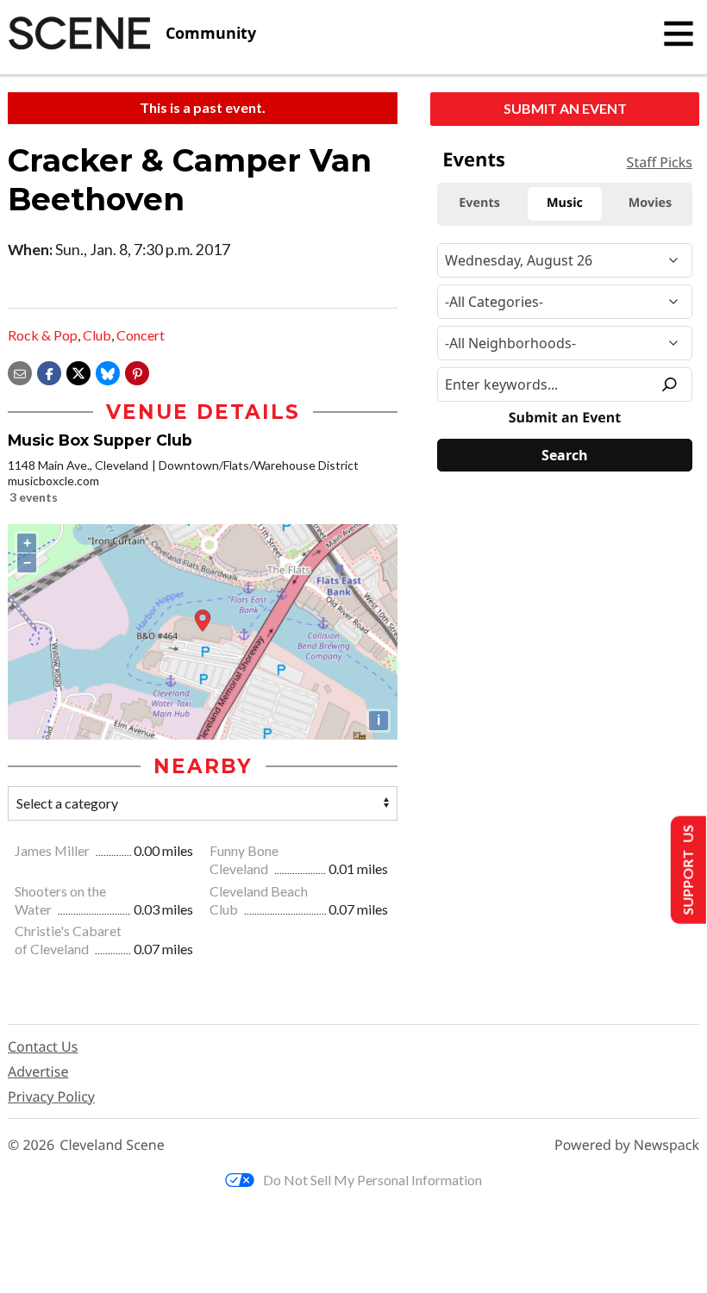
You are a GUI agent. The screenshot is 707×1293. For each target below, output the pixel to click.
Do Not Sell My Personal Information (372, 1179)
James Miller (53, 850)
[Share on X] (78, 371)
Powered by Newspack (626, 1145)
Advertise (38, 1071)
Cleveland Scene (112, 1145)
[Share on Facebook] (49, 371)
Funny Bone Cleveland (244, 859)
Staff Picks (659, 162)
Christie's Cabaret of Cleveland (68, 939)
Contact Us (43, 1046)
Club (97, 335)
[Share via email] (20, 371)
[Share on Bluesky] (108, 371)
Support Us (687, 870)
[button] (137, 371)
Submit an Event (565, 108)
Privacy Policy (51, 1096)
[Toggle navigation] (678, 33)
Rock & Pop (43, 335)
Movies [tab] (650, 203)
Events (473, 159)
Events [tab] (479, 203)
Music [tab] (565, 203)
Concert (140, 335)
